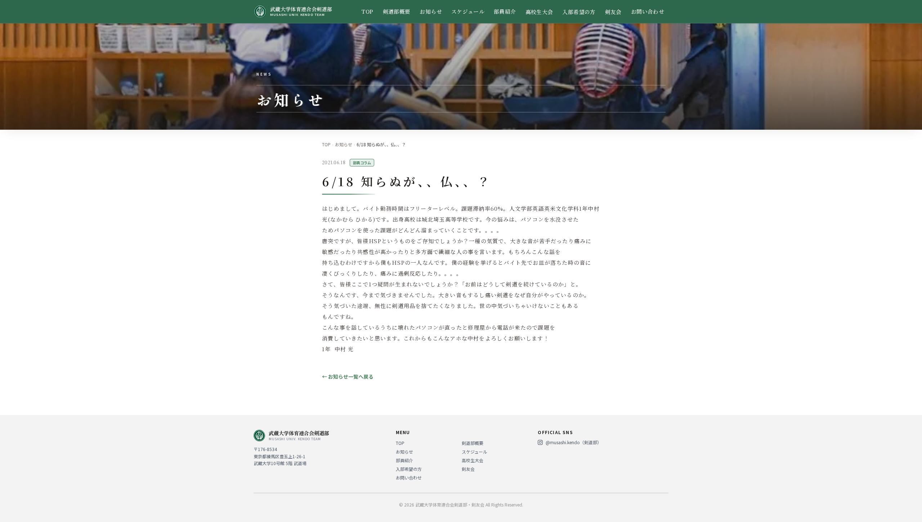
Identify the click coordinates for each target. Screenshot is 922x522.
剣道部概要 (397, 11)
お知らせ (431, 11)
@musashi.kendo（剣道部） (573, 442)
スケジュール (467, 11)
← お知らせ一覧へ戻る (347, 376)
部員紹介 (505, 11)
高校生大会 (539, 11)
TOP (367, 11)
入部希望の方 (578, 11)
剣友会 (613, 11)
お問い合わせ (647, 11)
